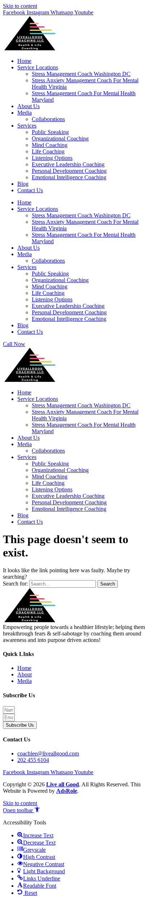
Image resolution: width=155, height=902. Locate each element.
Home (24, 61)
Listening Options (52, 158)
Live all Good (62, 784)
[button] (21, 810)
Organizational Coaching (60, 138)
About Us (28, 106)
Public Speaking (50, 132)
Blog (22, 184)
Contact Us (30, 190)
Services (26, 125)
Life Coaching (48, 151)
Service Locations (37, 67)
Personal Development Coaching (69, 171)
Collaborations (48, 119)
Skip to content (20, 6)
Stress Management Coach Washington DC (81, 74)
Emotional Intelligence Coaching (69, 177)
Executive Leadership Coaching (68, 164)
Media (24, 113)
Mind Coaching (49, 145)
